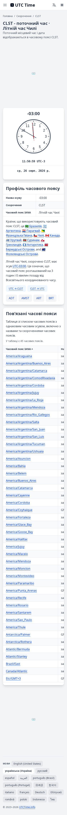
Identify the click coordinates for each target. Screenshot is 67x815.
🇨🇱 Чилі (39, 235)
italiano (9, 792)
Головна (8, 16)
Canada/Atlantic (16, 671)
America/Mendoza (18, 561)
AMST (25, 298)
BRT (51, 298)
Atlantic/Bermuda (18, 649)
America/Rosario (17, 605)
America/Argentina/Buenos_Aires (28, 363)
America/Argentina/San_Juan (25, 429)
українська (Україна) (18, 770)
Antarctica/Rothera (19, 642)
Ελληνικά (56, 792)
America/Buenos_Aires (21, 481)
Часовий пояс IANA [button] (18, 349)
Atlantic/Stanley (16, 656)
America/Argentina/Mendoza (25, 407)
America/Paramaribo (20, 583)
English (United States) (27, 763)
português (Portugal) (17, 785)
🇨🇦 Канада (52, 235)
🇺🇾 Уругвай (13, 240)
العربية (23, 778)
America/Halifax (16, 539)
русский (42, 770)
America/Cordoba (18, 503)
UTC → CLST (16, 288)
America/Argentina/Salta (22, 422)
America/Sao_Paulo (19, 620)
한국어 (52, 785)
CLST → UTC (37, 288)
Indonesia (39, 799)
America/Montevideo (20, 576)
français (24, 792)
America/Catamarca (19, 488)
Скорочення (23, 16)
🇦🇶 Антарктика (33, 245)
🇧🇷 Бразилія (33, 226)
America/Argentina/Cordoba (25, 385)
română (9, 799)
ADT (11, 298)
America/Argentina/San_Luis (25, 437)
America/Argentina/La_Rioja (24, 400)
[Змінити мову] (54, 5)
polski (23, 799)
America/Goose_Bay (19, 532)
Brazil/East (13, 664)
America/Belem (16, 473)
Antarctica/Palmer (18, 634)
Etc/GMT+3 (13, 678)
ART (38, 298)
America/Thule (16, 627)
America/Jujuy (15, 547)
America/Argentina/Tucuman (25, 444)
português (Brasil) (43, 778)
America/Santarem (18, 612)
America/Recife (16, 598)
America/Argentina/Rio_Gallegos (28, 415)
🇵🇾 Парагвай (31, 231)
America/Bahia (16, 466)
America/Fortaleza (18, 517)
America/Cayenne (18, 495)
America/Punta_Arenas (21, 590)
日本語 (39, 785)
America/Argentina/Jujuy (22, 393)
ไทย (52, 799)
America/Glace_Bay (19, 525)
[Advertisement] (33, 73)
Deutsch (40, 792)
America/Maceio (17, 554)
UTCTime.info (27, 807)
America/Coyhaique (19, 510)
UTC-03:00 (19, 266)
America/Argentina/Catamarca (26, 371)
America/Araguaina (19, 356)
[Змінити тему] (62, 5)
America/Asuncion (18, 459)
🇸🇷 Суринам (31, 240)
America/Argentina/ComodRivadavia (30, 378)
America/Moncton (18, 568)
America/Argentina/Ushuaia (25, 451)
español (9, 778)
